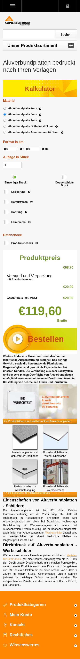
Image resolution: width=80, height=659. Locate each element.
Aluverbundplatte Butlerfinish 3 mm (31, 126)
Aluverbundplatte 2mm (22, 108)
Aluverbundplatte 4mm (22, 120)
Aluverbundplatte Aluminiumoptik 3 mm (33, 132)
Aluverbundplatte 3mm (22, 114)
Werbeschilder (53, 532)
